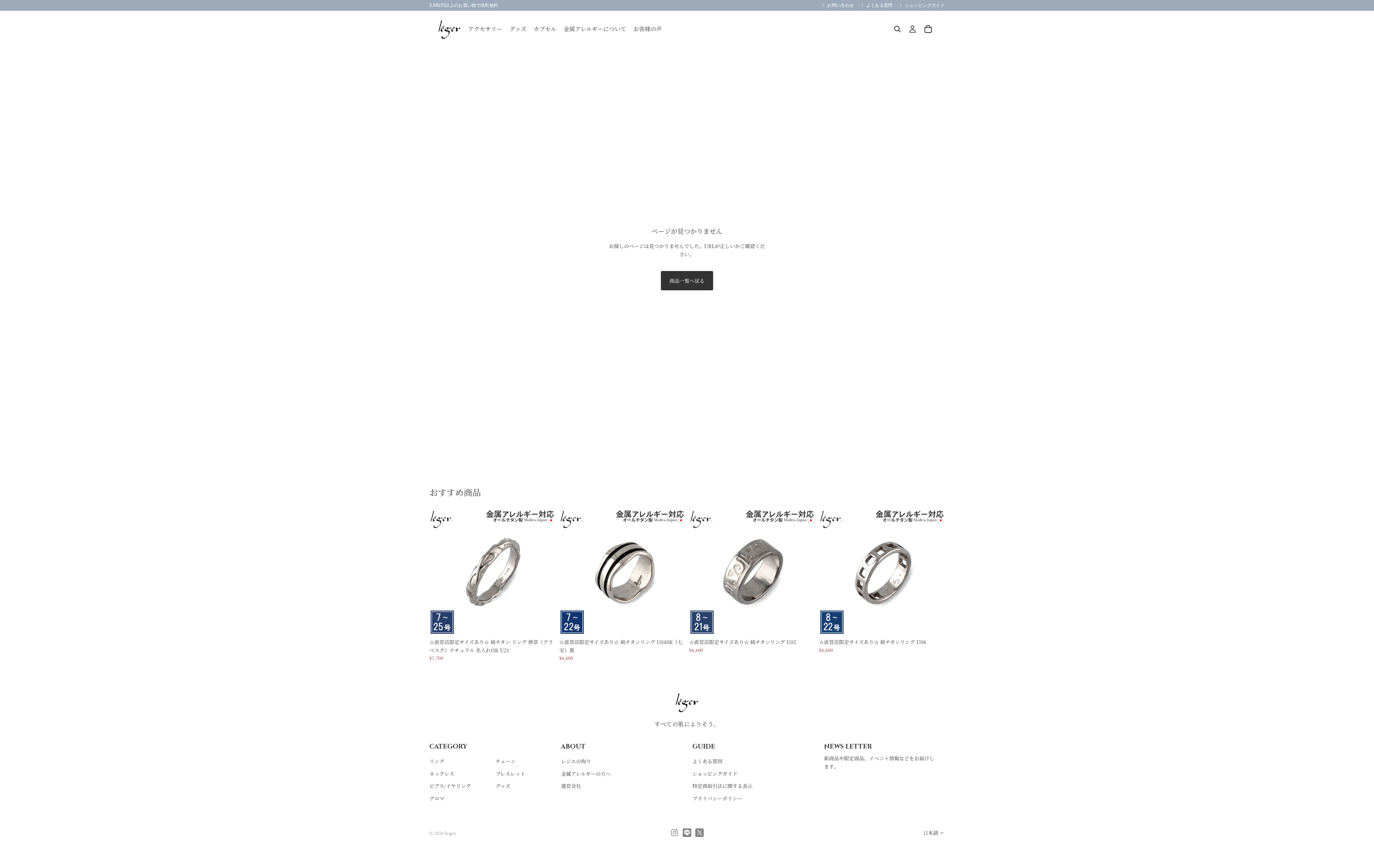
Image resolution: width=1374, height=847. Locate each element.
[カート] (928, 29)
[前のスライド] (440, 572)
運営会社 (571, 785)
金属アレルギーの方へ (586, 773)
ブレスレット (510, 773)
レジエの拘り (576, 761)
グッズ (503, 785)
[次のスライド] (544, 572)
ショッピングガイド (714, 773)
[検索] (897, 29)
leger (450, 833)
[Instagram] (674, 832)
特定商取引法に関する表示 (722, 785)
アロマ (436, 798)
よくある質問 (707, 761)
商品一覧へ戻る (687, 280)
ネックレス (441, 773)
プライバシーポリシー (717, 798)
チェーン (506, 761)
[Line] (687, 832)
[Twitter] (699, 832)
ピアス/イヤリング (450, 785)
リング (436, 761)
